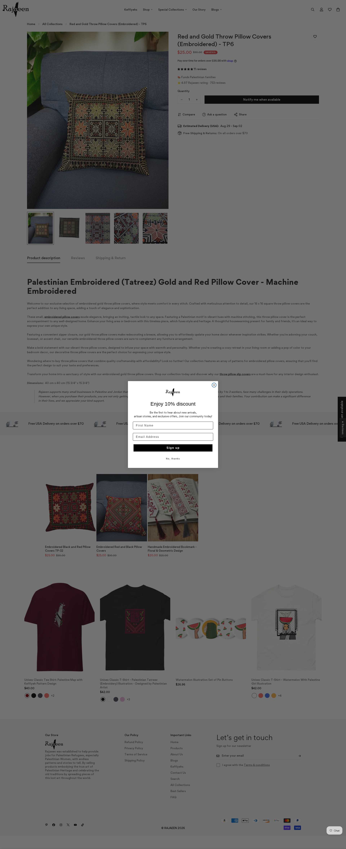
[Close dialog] (214, 385)
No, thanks (173, 458)
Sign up (173, 447)
